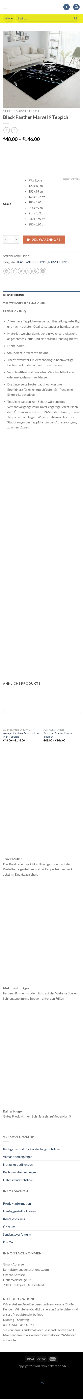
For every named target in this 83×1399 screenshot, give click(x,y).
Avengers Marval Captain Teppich (58, 734)
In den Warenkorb (44, 239)
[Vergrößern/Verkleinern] (16, 1375)
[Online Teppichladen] (41, 7)
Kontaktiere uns (14, 1219)
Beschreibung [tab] (13, 295)
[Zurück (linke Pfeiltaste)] (4, 1392)
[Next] (80, 719)
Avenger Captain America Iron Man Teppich (21, 734)
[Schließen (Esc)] (4, 1375)
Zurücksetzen (71, 179)
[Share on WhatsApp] (6, 271)
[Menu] (5, 7)
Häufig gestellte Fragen (19, 1211)
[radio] (54, 181)
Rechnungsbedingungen (19, 1172)
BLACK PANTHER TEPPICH (32, 262)
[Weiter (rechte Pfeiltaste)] (16, 1392)
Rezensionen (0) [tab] (14, 311)
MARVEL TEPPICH (27, 111)
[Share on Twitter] (21, 271)
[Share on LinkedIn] (43, 271)
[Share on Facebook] (14, 271)
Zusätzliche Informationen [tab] (24, 303)
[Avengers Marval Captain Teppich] (62, 708)
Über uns (9, 1227)
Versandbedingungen (17, 1156)
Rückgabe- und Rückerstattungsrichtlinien (32, 1149)
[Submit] (75, 18)
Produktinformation (17, 1203)
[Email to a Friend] (28, 271)
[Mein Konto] (66, 7)
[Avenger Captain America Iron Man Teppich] (21, 708)
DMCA (8, 1242)
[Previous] (3, 719)
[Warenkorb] (76, 7)
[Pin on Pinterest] (35, 271)
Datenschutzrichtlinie (18, 1180)
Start (7, 111)
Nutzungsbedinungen (18, 1164)
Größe (7, 204)
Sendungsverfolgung (17, 1234)
